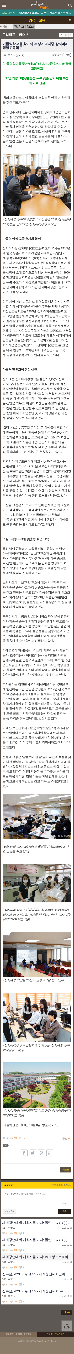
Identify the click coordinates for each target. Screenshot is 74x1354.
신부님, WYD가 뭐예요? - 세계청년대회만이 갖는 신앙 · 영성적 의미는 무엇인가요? (37, 1274)
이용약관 (9, 1334)
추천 (64, 1138)
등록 (64, 1211)
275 (15, 1267)
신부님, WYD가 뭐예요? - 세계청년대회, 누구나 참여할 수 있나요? (37, 1291)
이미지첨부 (9, 1211)
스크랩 (67, 55)
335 (15, 1284)
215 (15, 1250)
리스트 (66, 1169)
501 (15, 1138)
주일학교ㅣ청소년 (23, 26)
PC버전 (50, 1334)
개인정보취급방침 (23, 1334)
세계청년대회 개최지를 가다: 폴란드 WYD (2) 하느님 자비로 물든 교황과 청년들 (37, 1240)
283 (15, 1233)
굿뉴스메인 (59, 1334)
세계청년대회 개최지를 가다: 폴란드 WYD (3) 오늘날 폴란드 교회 (37, 1223)
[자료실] (37, 2)
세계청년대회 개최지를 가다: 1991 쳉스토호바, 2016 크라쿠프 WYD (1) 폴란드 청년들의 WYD (37, 1257)
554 (15, 1301)
